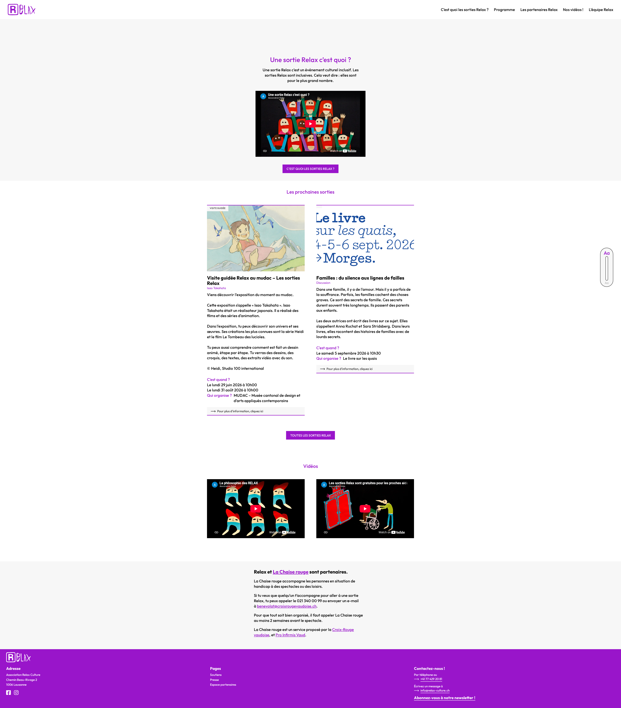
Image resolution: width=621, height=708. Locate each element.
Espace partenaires (223, 685)
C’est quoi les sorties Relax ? (465, 9)
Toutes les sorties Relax (310, 435)
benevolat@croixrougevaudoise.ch (286, 606)
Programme (504, 9)
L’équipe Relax (601, 9)
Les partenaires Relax (539, 9)
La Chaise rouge (290, 572)
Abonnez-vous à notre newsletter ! (444, 697)
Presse (214, 680)
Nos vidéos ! (573, 9)
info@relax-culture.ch (435, 690)
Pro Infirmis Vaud (290, 634)
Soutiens (216, 675)
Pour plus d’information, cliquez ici (240, 411)
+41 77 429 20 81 (431, 679)
